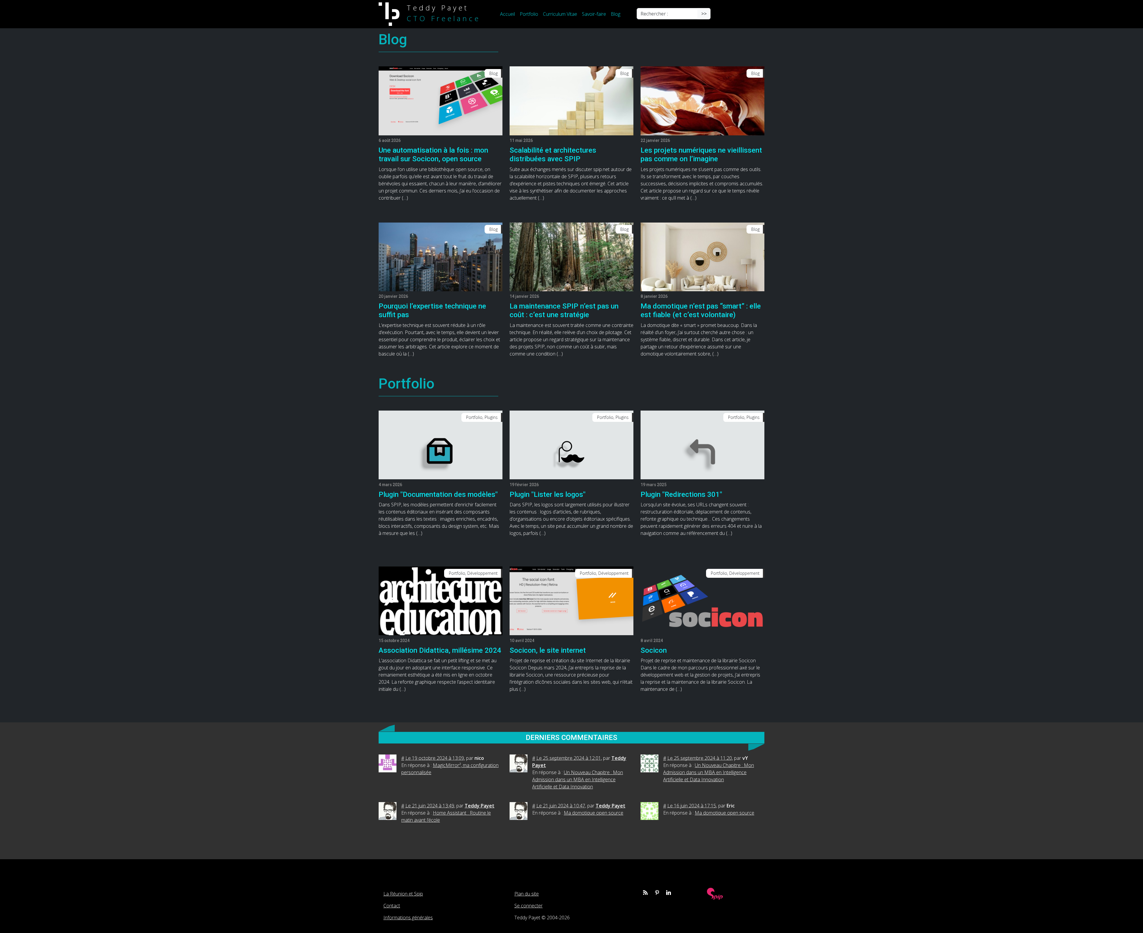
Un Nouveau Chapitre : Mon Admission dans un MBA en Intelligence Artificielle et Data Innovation (577, 779)
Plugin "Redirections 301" (681, 494)
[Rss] (645, 892)
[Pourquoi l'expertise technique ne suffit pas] (440, 256)
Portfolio (529, 14)
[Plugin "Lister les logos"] (571, 444)
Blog (615, 14)
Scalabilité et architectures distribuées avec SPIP (553, 154)
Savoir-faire (594, 14)
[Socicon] (702, 600)
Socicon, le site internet (548, 650)
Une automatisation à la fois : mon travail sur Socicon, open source (433, 154)
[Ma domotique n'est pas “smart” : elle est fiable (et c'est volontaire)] (702, 256)
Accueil (507, 14)
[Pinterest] (657, 892)
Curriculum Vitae (560, 14)
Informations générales (408, 917)
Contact (391, 905)
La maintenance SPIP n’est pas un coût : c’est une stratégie (564, 310)
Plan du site (526, 893)
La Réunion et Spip (403, 893)
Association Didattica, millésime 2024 (440, 650)
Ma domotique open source (593, 813)
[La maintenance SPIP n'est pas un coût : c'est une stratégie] (571, 256)
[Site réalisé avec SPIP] (715, 893)
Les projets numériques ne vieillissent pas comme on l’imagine (701, 154)
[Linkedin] (668, 892)
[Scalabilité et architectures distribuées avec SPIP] (571, 100)
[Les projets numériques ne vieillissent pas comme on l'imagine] (702, 100)
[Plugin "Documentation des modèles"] (440, 444)
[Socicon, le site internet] (571, 600)
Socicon (654, 650)
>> (704, 13)
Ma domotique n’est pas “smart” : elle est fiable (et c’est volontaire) (701, 310)
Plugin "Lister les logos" (547, 494)
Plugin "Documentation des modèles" (438, 494)
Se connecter (528, 905)
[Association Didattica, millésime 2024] (440, 600)
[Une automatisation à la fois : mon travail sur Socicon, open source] (440, 100)
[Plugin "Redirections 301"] (702, 444)
